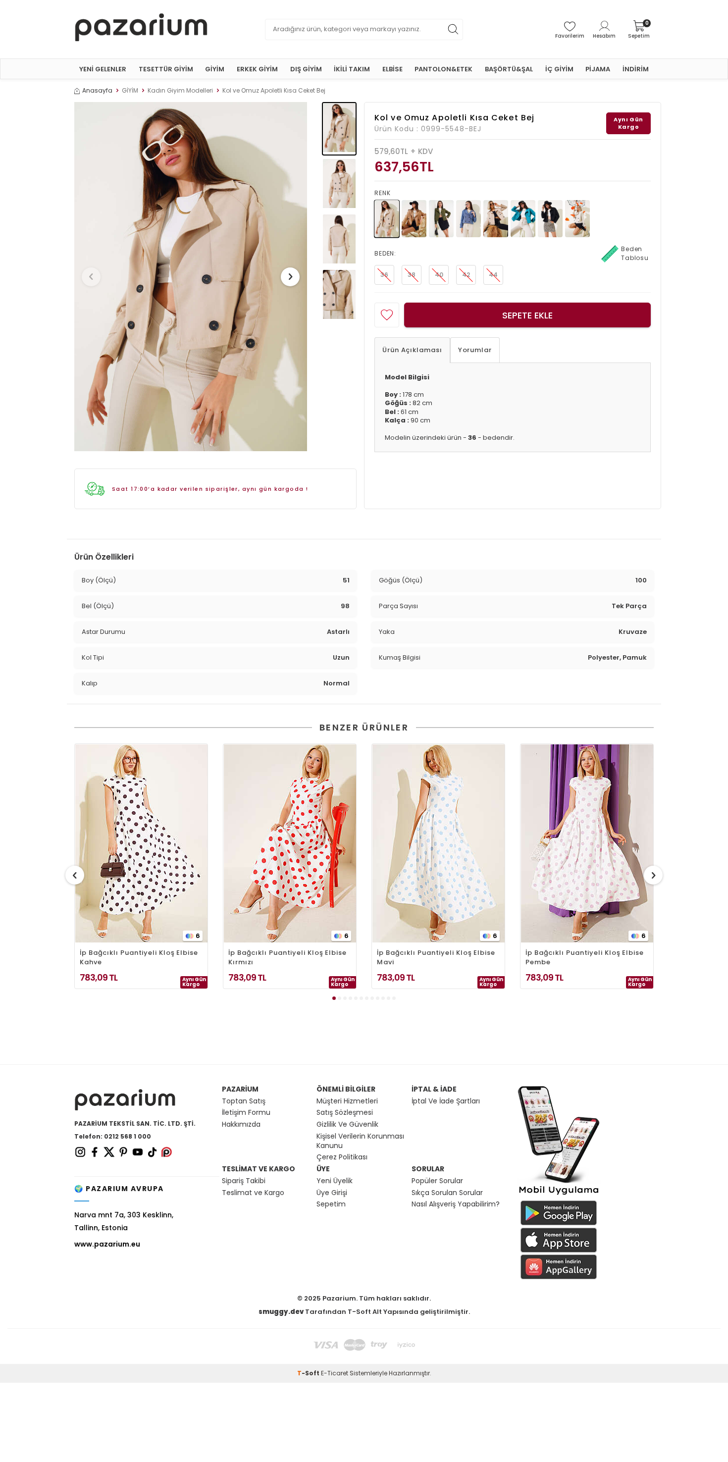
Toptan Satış (243, 1101)
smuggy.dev (281, 1311)
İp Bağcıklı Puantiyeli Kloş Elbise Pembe (584, 957)
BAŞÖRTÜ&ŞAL (509, 69)
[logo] (141, 29)
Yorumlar (475, 350)
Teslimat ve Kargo (253, 1193)
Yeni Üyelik (334, 1181)
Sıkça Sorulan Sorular (447, 1193)
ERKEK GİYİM (257, 69)
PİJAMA (597, 69)
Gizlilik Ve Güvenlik (347, 1124)
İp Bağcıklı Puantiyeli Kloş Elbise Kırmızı (287, 957)
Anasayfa (97, 91)
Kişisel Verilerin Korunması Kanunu (360, 1141)
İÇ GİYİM (559, 69)
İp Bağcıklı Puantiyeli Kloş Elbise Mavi (436, 957)
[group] (190, 276)
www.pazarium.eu (107, 1244)
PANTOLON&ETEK (443, 69)
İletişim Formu (246, 1112)
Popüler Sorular (437, 1181)
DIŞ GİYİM (306, 69)
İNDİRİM (636, 69)
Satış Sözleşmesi (344, 1112)
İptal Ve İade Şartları (446, 1101)
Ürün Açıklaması (412, 350)
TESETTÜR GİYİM (166, 69)
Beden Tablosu (635, 253)
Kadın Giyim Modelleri (180, 91)
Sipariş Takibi (243, 1181)
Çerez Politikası (341, 1157)
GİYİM (214, 69)
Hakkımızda (241, 1124)
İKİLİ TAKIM (352, 69)
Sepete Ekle (527, 315)
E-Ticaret (334, 1373)
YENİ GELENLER (102, 69)
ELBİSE (392, 69)
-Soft (309, 1373)
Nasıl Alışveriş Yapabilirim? (456, 1204)
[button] (91, 276)
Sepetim (331, 1204)
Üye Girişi (331, 1193)
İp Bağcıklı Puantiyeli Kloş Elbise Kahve (139, 957)
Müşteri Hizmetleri (347, 1101)
